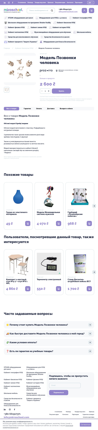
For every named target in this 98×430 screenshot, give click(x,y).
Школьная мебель (84, 32)
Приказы (50, 2)
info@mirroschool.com (68, 12)
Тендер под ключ (40, 2)
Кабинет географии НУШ (82, 18)
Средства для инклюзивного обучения (23, 37)
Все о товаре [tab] (11, 108)
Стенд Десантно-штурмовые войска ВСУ (79, 280)
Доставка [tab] (50, 108)
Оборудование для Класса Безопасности (59, 42)
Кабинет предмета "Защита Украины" (22, 42)
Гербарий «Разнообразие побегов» (75, 214)
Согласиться (85, 424)
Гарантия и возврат (88, 414)
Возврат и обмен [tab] (66, 108)
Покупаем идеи (60, 2)
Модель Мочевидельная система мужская (48, 213)
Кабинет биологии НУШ (66, 23)
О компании (22, 2)
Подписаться (59, 392)
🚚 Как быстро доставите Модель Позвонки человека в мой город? (45, 333)
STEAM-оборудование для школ (20, 18)
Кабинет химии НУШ (39, 27)
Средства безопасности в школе (56, 37)
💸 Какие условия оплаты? (21, 342)
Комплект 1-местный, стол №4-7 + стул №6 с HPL (16, 281)
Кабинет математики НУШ (18, 32)
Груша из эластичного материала (16, 213)
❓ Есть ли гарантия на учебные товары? (29, 351)
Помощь (30, 2)
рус (90, 2)
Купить (61, 91)
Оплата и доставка (88, 417)
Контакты (70, 2)
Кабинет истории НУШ (61, 27)
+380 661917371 (65, 9)
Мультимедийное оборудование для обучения (52, 32)
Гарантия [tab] (27, 108)
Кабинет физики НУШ (16, 27)
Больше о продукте (47, 78)
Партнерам (78, 2)
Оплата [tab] (39, 108)
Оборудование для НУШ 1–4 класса (53, 18)
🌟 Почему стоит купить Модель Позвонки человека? (37, 324)
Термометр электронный (49, 279)
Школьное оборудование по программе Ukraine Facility (29, 23)
